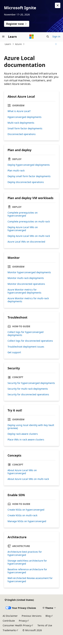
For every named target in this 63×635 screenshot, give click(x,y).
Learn (8, 44)
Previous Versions (31, 615)
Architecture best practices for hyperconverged (25, 553)
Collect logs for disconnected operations (30, 340)
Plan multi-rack (16, 170)
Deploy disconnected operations (26, 182)
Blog (48, 615)
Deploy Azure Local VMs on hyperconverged (23, 229)
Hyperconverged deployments (24, 117)
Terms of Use (44, 625)
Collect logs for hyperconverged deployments (26, 334)
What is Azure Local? (19, 111)
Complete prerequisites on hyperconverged (23, 214)
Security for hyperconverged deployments (31, 383)
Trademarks (9, 630)
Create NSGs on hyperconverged (26, 509)
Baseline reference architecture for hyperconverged (27, 571)
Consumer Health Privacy (17, 625)
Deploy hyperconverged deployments (29, 164)
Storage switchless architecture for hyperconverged (27, 562)
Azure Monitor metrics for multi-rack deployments (28, 300)
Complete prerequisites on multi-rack (29, 221)
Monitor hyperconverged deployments (29, 272)
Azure (18, 44)
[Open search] (47, 37)
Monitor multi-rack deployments (26, 278)
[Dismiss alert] (57, 5)
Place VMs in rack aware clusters (26, 439)
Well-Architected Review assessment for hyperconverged (30, 580)
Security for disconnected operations (28, 394)
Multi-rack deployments (21, 122)
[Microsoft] (31, 36)
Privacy (23, 620)
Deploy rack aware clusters (23, 433)
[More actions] (56, 44)
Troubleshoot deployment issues (26, 346)
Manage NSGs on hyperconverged (27, 521)
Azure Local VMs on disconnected (26, 241)
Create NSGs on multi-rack (22, 515)
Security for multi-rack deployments (28, 388)
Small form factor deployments (25, 128)
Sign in (56, 36)
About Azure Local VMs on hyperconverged (22, 472)
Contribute (9, 620)
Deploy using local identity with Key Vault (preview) (31, 427)
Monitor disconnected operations (26, 283)
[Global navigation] (3, 37)
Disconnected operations (22, 134)
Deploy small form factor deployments (29, 176)
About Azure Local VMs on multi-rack (28, 479)
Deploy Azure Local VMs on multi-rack (29, 235)
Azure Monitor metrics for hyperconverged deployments (24, 291)
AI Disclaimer (10, 615)
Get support (14, 352)
